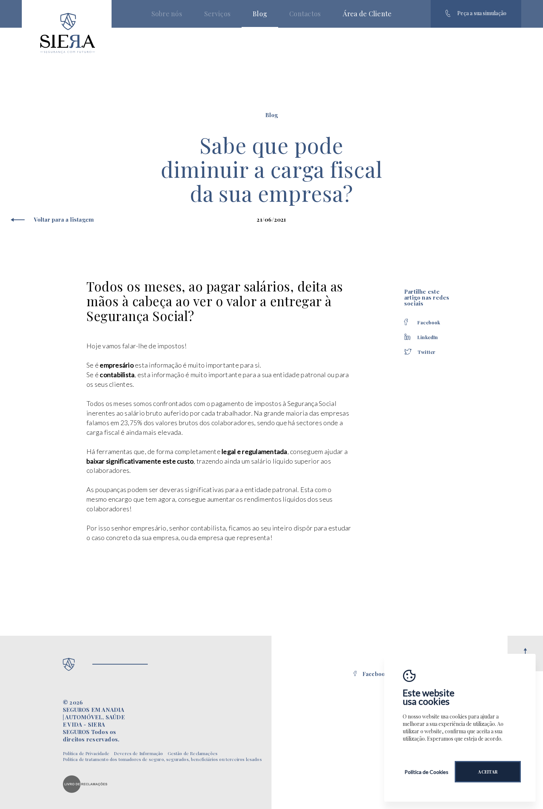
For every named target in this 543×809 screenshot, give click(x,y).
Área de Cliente (367, 13)
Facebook (375, 673)
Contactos (305, 13)
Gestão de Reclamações (193, 753)
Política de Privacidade (86, 753)
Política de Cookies (426, 772)
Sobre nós (166, 13)
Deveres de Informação (138, 753)
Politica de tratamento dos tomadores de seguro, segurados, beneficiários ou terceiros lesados (162, 759)
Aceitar (488, 772)
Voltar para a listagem (64, 219)
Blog (260, 13)
